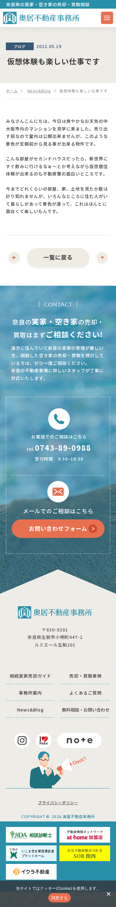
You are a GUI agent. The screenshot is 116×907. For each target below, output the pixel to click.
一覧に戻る (58, 257)
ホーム (12, 90)
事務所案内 (30, 693)
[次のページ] (102, 257)
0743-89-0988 (63, 447)
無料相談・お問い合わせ (86, 710)
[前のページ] (14, 257)
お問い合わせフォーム (58, 528)
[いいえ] (108, 894)
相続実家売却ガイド (30, 676)
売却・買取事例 (85, 676)
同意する (59, 897)
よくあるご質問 (85, 693)
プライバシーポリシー (58, 802)
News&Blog (39, 90)
